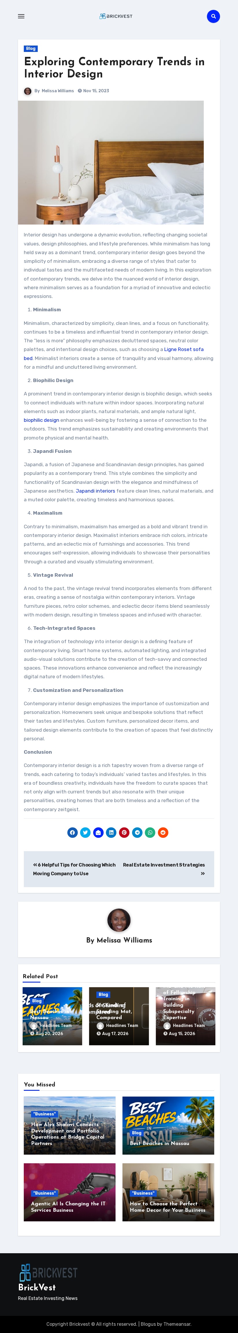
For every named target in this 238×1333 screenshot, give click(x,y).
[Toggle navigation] (21, 16)
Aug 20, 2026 (49, 1033)
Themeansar (176, 1324)
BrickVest (37, 1288)
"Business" (44, 1114)
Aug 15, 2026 (182, 1033)
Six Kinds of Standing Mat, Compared (114, 1012)
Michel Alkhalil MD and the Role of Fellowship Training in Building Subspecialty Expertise (184, 999)
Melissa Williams (58, 90)
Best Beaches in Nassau (159, 1143)
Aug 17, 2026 (115, 1033)
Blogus (148, 1324)
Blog (30, 48)
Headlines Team (56, 1025)
